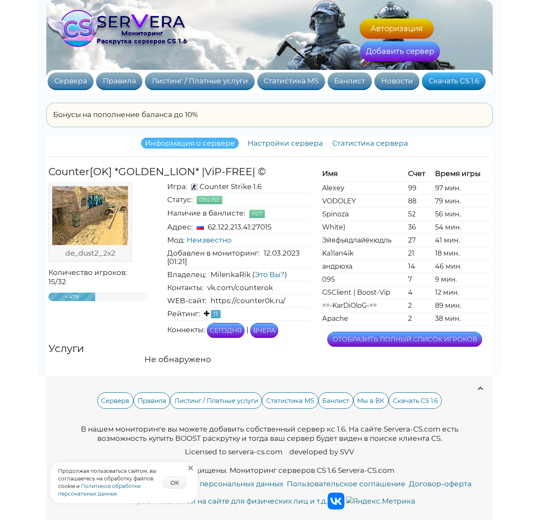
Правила (119, 80)
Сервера (70, 80)
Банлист (349, 80)
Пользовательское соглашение (346, 484)
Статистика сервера (370, 143)
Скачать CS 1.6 (454, 80)
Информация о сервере (190, 143)
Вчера (264, 330)
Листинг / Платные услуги (200, 80)
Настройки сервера (285, 143)
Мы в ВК (370, 401)
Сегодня (226, 330)
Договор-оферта (440, 484)
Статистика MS (291, 80)
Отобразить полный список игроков (405, 339)
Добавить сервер (400, 51)
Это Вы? (270, 274)
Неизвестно (209, 240)
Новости (397, 80)
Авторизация (397, 28)
